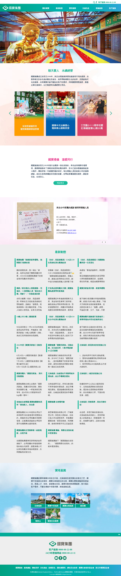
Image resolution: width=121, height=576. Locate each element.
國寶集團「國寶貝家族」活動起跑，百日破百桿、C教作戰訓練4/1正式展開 (60, 348)
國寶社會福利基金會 (86, 568)
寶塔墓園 (72, 8)
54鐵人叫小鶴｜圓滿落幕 (26, 317)
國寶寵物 (19, 568)
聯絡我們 (35, 568)
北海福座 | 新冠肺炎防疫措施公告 (93, 345)
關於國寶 (45, 8)
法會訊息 (85, 8)
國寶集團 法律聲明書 (56, 402)
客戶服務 (112, 8)
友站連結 (43, 568)
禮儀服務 (99, 8)
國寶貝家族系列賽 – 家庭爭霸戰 (92, 288)
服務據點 (27, 568)
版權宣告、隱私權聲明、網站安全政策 (62, 568)
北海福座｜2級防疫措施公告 (91, 373)
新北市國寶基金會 (102, 568)
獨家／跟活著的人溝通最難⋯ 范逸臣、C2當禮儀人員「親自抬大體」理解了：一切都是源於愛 (29, 291)
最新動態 (59, 8)
